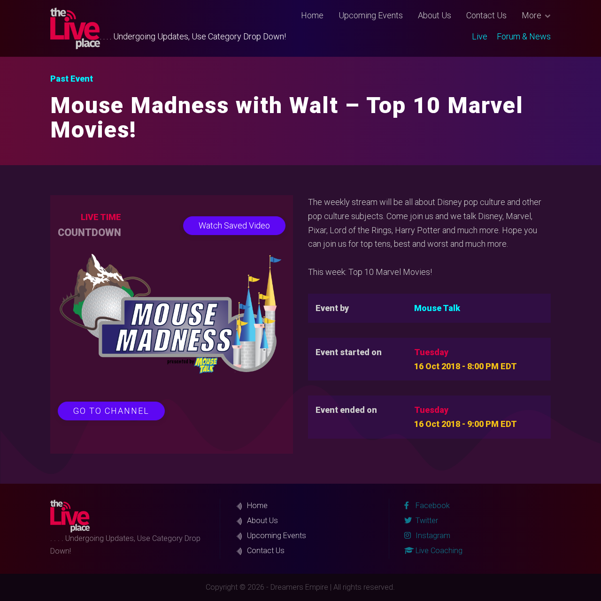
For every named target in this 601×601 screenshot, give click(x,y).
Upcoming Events (371, 15)
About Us (434, 15)
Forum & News (524, 36)
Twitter (426, 520)
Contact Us (486, 15)
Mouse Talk (437, 308)
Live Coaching (438, 550)
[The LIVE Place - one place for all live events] (75, 28)
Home (312, 15)
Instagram (432, 535)
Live (479, 36)
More (531, 15)
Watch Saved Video (234, 225)
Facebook (432, 505)
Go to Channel (111, 411)
